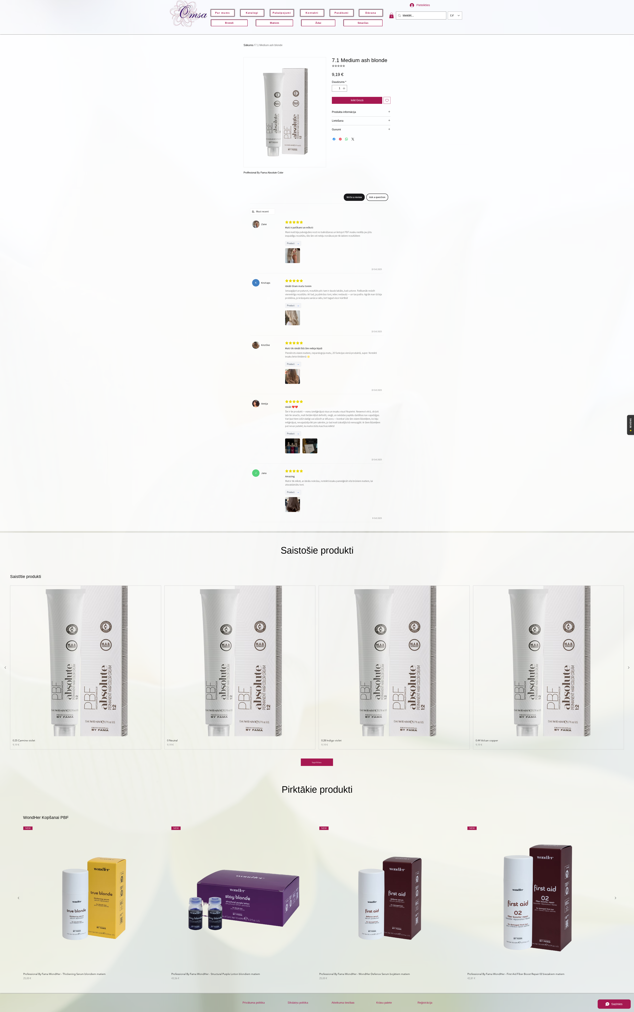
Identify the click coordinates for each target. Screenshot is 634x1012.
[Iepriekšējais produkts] (5, 668)
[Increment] (344, 88)
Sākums (248, 45)
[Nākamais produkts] (629, 668)
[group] (317, 667)
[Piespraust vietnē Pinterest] (340, 139)
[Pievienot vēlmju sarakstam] (387, 100)
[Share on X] (353, 139)
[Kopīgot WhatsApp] (347, 139)
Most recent (262, 211)
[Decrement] (334, 88)
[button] (318, 23)
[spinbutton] (339, 88)
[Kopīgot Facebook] (334, 139)
